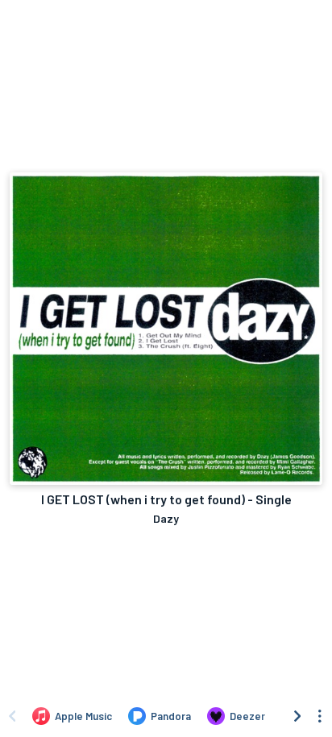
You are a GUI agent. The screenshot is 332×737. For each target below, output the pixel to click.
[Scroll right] (297, 716)
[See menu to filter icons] (319, 716)
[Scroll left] (12, 716)
